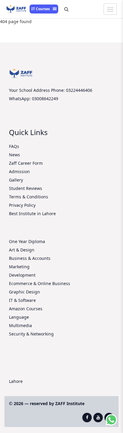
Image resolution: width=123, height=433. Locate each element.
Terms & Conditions (28, 197)
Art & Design (21, 250)
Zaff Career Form (26, 163)
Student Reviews (25, 188)
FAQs (14, 146)
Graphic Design (24, 292)
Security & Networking (31, 334)
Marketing (19, 266)
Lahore (16, 381)
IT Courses (41, 8)
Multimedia (20, 325)
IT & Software (22, 300)
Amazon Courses (25, 308)
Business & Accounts (29, 258)
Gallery (16, 180)
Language (19, 317)
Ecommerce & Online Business (39, 283)
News (14, 155)
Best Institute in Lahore (32, 213)
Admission (19, 171)
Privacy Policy (22, 205)
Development (22, 275)
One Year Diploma (27, 241)
